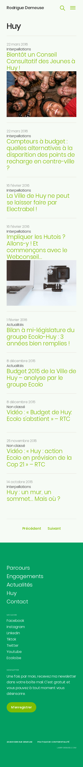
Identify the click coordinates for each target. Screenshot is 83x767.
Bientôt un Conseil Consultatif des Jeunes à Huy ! (41, 61)
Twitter (13, 645)
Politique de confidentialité (53, 742)
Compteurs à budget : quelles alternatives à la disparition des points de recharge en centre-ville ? (41, 154)
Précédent (31, 528)
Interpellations (19, 49)
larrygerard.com (66, 747)
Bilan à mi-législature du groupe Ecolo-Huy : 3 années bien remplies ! (41, 337)
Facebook (15, 620)
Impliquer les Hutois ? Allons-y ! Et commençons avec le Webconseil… (37, 247)
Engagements (25, 576)
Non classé (16, 406)
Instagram (16, 626)
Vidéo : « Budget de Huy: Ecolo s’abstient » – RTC (39, 415)
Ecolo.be (14, 657)
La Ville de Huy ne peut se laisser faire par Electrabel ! (38, 202)
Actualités (15, 324)
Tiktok (11, 639)
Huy (12, 593)
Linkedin (13, 633)
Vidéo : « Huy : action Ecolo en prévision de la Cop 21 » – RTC (39, 458)
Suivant (54, 528)
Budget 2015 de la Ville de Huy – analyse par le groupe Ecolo (41, 378)
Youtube (14, 651)
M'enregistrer (21, 707)
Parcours (18, 567)
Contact (17, 601)
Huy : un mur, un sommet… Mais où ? (33, 495)
